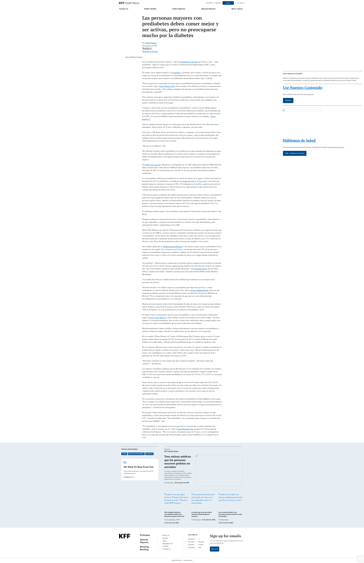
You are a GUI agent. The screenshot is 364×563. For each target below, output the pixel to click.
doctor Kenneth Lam (185, 429)
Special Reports (208, 9)
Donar (228, 3)
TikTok (200, 544)
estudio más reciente (152, 164)
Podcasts (145, 535)
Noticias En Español (136, 454)
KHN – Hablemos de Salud (294, 153)
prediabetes (176, 72)
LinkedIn (191, 544)
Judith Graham (151, 42)
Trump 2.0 (123, 9)
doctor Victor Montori (157, 317)
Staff (164, 541)
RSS (199, 547)
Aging (124, 454)
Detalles (288, 100)
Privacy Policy (188, 560)
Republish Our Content (168, 544)
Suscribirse (209, 3)
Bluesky (201, 542)
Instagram (191, 539)
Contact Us (128, 477)
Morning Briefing (144, 548)
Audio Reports (178, 9)
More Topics (237, 9)
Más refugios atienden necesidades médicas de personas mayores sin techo (174, 514)
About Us (166, 535)
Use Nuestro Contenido (302, 87)
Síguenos (218, 3)
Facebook (191, 547)
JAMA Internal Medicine (172, 246)
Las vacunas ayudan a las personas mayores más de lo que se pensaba (230, 514)
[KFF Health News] (129, 3)
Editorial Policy (176, 560)
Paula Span (170, 483)
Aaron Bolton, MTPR (173, 520)
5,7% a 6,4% (202, 181)
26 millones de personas (189, 61)
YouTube (191, 542)
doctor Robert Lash (166, 86)
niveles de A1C (188, 181)
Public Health (150, 9)
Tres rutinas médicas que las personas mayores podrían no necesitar (177, 462)
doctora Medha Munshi (200, 290)
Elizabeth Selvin (200, 268)
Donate (165, 538)
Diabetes (149, 454)
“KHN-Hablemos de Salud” (336, 147)
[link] (147, 48)
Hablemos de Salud (299, 140)
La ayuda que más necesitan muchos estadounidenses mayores (201, 514)
